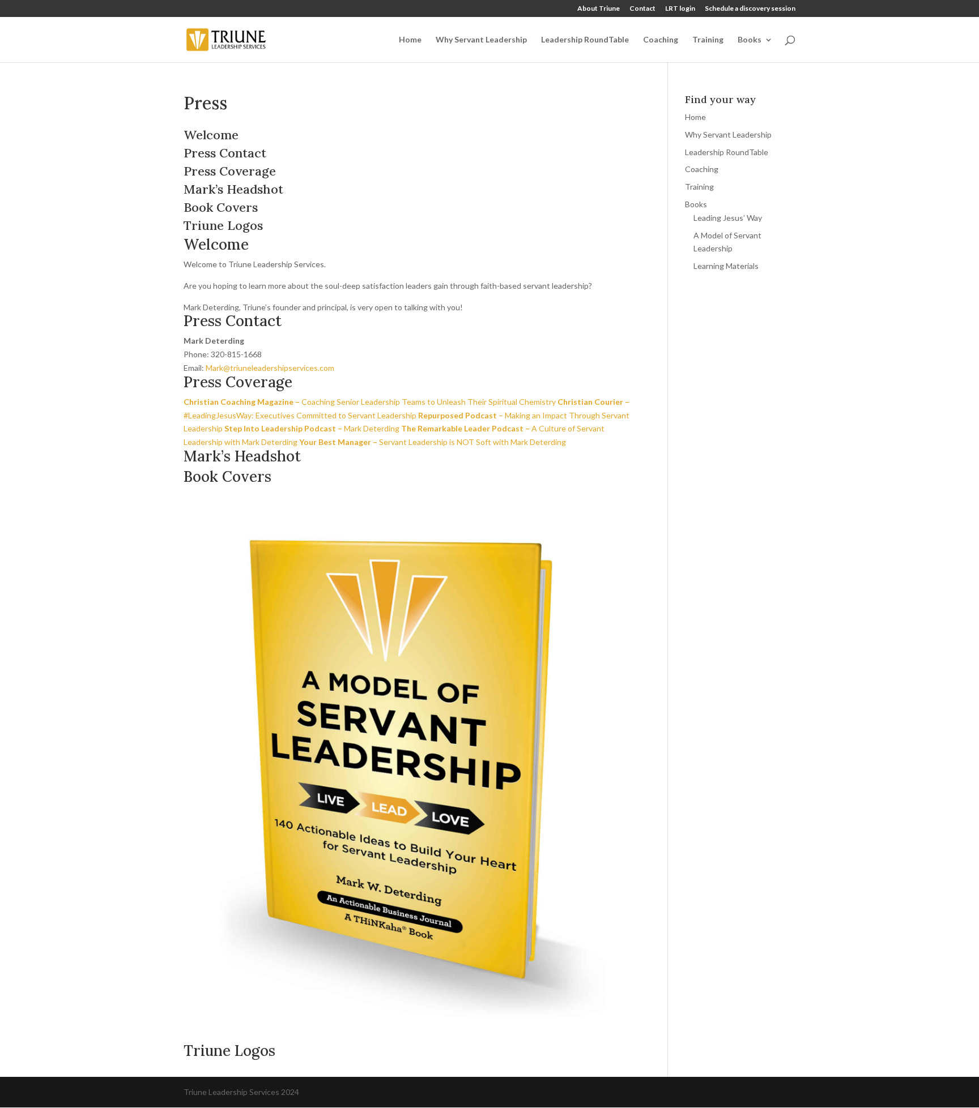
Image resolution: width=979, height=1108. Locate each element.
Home (410, 40)
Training (707, 40)
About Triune (598, 8)
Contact (642, 8)
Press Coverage (230, 171)
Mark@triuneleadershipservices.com (270, 368)
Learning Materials (726, 266)
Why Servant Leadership (481, 40)
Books (749, 40)
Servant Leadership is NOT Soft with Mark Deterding (432, 442)
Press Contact (225, 153)
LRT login (680, 8)
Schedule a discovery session (750, 8)
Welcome (211, 135)
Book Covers (221, 207)
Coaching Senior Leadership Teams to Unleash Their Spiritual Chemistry (370, 402)
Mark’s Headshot (233, 189)
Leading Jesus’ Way (727, 218)
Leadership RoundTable (585, 40)
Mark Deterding (311, 428)
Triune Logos (223, 225)
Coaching (660, 40)
